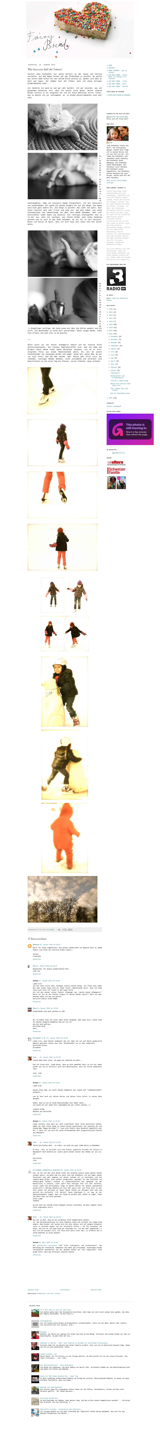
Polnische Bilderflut (49, 1398)
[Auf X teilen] (67, 930)
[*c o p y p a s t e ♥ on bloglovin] (130, 444)
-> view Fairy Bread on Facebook (118, 95)
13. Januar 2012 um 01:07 (49, 1083)
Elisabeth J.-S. (39, 1038)
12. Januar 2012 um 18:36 (57, 1038)
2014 (111, 327)
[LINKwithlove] (119, 453)
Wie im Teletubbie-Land (120, 393)
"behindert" (115, 373)
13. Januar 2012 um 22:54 (71, 1170)
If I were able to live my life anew (55, 1310)
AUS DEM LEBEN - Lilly (118, 81)
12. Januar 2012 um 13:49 (47, 1008)
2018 (111, 315)
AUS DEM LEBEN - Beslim (118, 86)
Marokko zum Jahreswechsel (51, 1387)
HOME (110, 65)
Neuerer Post (33, 1290)
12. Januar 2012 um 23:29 (50, 1057)
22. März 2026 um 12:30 (48, 1242)
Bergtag (43, 1332)
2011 (111, 398)
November (115, 339)
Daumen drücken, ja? (48, 1354)
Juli (113, 352)
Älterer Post (96, 1290)
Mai (112, 358)
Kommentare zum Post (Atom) (48, 1293)
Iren (34, 1057)
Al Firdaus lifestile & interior (46, 1170)
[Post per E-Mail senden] (59, 929)
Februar (114, 367)
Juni (113, 355)
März (113, 364)
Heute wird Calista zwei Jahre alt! (120, 384)
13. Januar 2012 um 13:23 (49, 1121)
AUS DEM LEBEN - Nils (117, 84)
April (113, 361)
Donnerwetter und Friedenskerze (117, 377)
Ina (34, 966)
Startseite (64, 1290)
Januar (114, 370)
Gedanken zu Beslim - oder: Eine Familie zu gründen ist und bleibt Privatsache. (74, 1343)
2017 (111, 318)
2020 (111, 309)
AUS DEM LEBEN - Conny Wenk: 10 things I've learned (118, 77)
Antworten (37, 959)
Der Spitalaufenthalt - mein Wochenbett (56, 1365)
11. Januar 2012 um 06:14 (46, 966)
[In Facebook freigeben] (69, 930)
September (115, 346)
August (114, 349)
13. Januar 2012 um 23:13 (50, 1217)
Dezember (115, 336)
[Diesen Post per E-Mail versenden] (63, 930)
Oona (34, 1008)
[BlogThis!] (65, 930)
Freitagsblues (46, 1321)
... (32, 33)
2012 (111, 334)
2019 (111, 312)
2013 (111, 331)
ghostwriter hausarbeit (47, 1245)
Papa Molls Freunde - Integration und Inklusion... (61, 1409)
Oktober (114, 342)
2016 (111, 321)
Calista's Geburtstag (119, 381)
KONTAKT (112, 68)
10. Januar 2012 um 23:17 (50, 945)
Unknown (36, 945)
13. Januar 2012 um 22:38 (50, 1142)
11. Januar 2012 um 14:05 (49, 981)
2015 (111, 324)
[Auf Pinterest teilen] (71, 930)
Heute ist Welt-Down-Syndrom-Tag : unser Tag (59, 1376)
